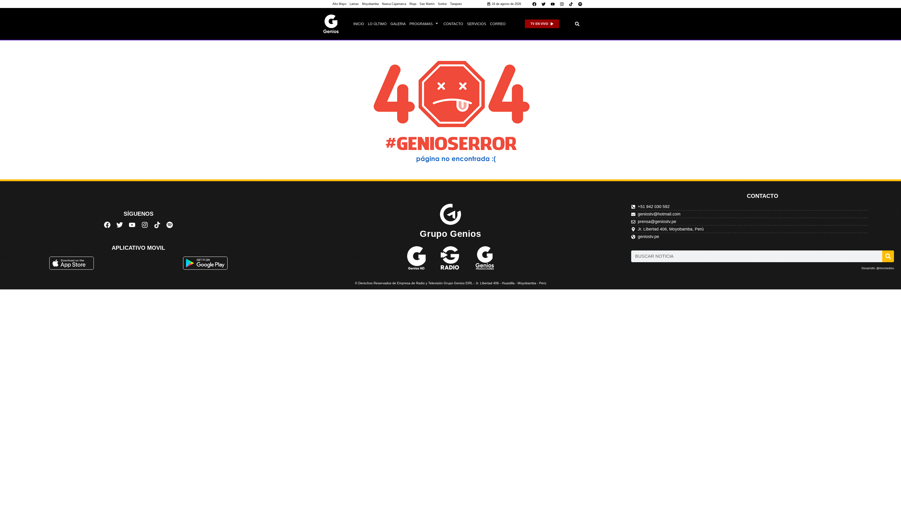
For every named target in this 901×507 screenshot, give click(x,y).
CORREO (498, 24)
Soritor (442, 4)
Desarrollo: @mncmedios (878, 268)
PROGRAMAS (421, 24)
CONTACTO (453, 24)
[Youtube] (553, 4)
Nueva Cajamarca (394, 4)
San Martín (427, 4)
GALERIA (398, 24)
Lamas (354, 4)
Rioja (412, 4)
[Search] (888, 256)
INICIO (358, 24)
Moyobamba (370, 4)
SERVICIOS (476, 24)
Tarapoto (456, 4)
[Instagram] (562, 4)
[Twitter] (544, 4)
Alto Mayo (339, 4)
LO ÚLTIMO (377, 24)
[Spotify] (580, 4)
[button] (577, 24)
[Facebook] (534, 4)
